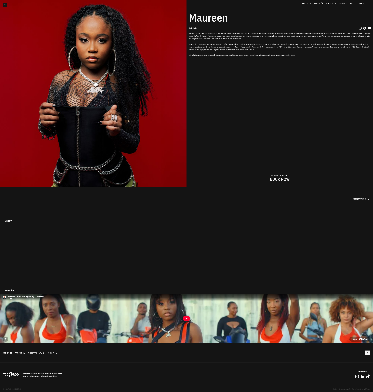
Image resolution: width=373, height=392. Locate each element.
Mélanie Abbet (355, 389)
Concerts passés (361, 199)
